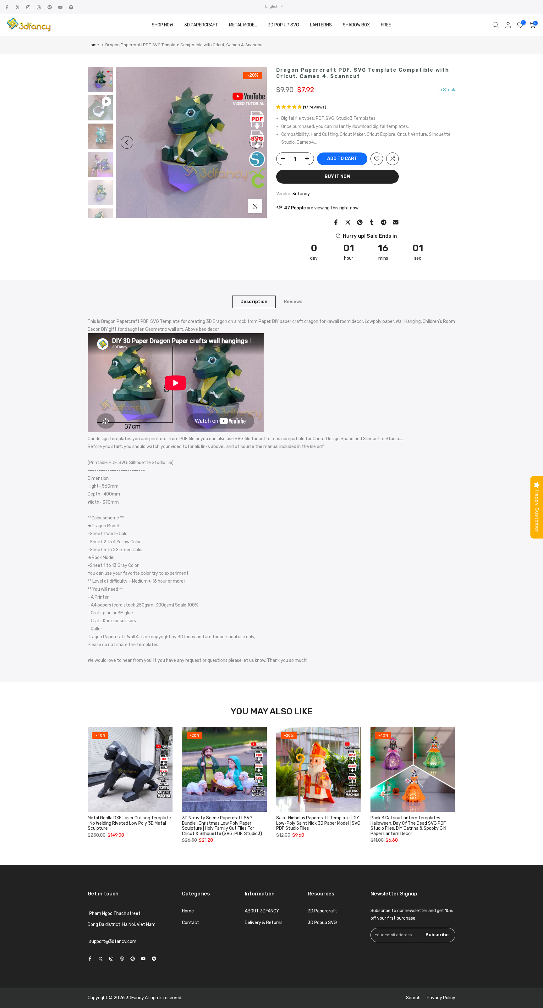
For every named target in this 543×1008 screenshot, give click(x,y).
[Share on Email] (395, 222)
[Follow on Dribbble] (39, 7)
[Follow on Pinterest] (49, 7)
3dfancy (301, 194)
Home (93, 44)
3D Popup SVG (322, 922)
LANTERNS (321, 25)
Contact (190, 922)
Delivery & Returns (263, 922)
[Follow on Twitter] (17, 7)
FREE (386, 25)
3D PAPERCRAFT (201, 25)
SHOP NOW (162, 25)
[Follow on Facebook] (7, 7)
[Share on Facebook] (336, 222)
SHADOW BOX (356, 25)
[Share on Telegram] (384, 222)
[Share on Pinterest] (360, 222)
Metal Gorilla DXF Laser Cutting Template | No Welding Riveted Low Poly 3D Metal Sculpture (129, 823)
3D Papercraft (322, 911)
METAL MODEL (243, 25)
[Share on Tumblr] (372, 222)
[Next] (256, 142)
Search (413, 997)
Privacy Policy (441, 997)
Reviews (293, 301)
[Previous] (127, 142)
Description (253, 301)
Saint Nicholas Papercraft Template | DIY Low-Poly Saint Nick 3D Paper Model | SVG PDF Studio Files (318, 823)
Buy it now (337, 176)
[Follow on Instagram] (28, 7)
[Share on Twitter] (348, 222)
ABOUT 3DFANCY (262, 911)
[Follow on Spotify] (71, 7)
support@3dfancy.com (112, 941)
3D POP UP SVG (283, 25)
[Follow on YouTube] (60, 7)
